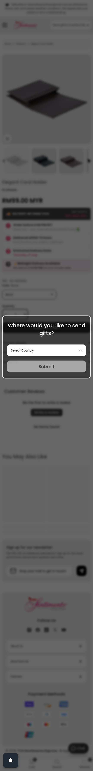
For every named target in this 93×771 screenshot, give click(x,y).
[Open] (10, 760)
